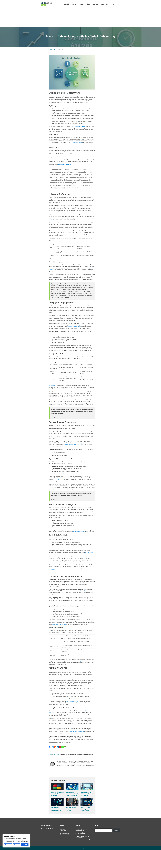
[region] (16, 840)
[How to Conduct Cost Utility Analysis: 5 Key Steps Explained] (86, 789)
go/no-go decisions (58, 479)
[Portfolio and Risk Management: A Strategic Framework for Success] (72, 789)
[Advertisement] (80, 17)
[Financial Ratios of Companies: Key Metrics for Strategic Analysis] (57, 804)
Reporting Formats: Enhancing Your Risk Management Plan (85, 809)
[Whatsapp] (62, 747)
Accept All (24, 844)
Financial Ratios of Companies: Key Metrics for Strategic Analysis (57, 809)
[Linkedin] (58, 747)
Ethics (113, 4)
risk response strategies (79, 531)
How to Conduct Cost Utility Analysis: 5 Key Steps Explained (85, 794)
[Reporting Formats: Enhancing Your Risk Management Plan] (86, 804)
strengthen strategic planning (59, 624)
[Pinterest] (60, 747)
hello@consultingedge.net (46, 825)
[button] (118, 4)
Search (116, 830)
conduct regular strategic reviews (83, 661)
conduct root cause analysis (77, 731)
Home (50, 754)
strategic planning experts (74, 326)
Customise (8, 844)
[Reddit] (55, 747)
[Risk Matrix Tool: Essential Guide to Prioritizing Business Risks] (57, 789)
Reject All (16, 844)
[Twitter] (53, 747)
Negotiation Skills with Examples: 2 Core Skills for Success (71, 809)
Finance (81, 4)
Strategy (74, 4)
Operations (95, 4)
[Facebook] (50, 747)
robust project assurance (72, 701)
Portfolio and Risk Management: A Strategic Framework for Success (72, 794)
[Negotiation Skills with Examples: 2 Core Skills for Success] (72, 804)
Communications (105, 4)
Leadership (66, 4)
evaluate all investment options (86, 590)
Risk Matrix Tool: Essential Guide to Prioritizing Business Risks (57, 794)
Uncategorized (56, 754)
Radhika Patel (52, 49)
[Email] (65, 747)
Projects (87, 4)
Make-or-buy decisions (77, 234)
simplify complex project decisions (73, 444)
